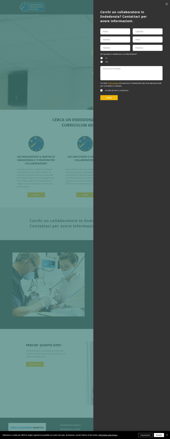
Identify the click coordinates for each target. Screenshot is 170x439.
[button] (166, 3)
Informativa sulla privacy (107, 435)
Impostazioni (145, 435)
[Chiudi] (167, 435)
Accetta (159, 435)
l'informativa (113, 83)
